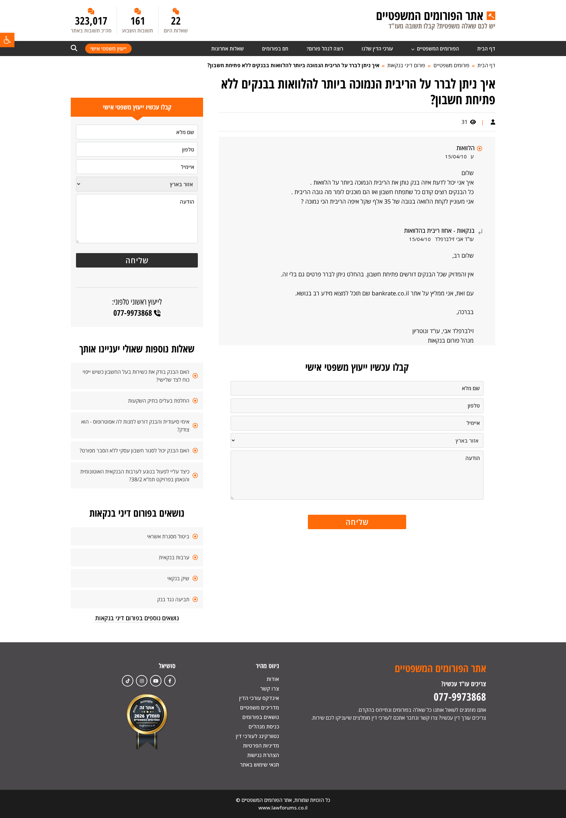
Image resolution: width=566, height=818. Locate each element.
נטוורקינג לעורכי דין (257, 736)
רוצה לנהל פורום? (325, 48)
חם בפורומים (275, 48)
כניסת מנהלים (264, 726)
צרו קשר (269, 688)
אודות (273, 679)
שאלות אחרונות (227, 48)
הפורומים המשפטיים (437, 48)
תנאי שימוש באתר (259, 764)
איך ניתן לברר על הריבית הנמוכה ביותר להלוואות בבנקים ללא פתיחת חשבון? (293, 65)
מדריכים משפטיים (259, 707)
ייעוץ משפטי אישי (108, 48)
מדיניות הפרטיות (261, 745)
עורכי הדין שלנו (377, 48)
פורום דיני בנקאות (406, 65)
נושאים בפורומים (260, 717)
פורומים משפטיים (451, 65)
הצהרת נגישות (263, 755)
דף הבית (486, 48)
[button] (7, 40)
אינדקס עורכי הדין (259, 698)
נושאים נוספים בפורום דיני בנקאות (137, 618)
